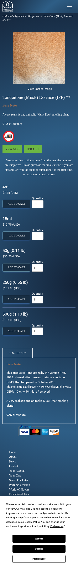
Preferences (39, 558)
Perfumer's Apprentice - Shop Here (21, 16)
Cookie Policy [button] (32, 521)
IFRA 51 (32, 148)
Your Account (17, 470)
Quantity (37, 198)
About (12, 456)
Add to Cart (16, 203)
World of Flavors (19, 489)
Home (12, 452)
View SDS (12, 148)
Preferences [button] (56, 526)
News (12, 461)
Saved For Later (18, 480)
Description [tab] (17, 353)
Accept (39, 538)
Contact (13, 466)
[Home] (7, 6)
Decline (39, 548)
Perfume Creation (19, 485)
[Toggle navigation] (70, 6)
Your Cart (15, 475)
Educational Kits (19, 494)
